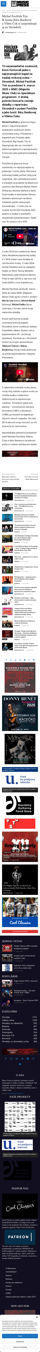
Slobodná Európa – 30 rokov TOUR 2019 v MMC (24, 992)
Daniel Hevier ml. (11, 32)
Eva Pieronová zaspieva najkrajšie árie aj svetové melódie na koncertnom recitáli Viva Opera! (25, 589)
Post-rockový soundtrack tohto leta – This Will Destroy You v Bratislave (25, 506)
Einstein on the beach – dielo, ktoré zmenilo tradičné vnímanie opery (25, 600)
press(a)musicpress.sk (15, 1093)
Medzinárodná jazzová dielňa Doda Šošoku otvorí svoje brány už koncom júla (26, 517)
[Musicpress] (20, 4)
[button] (37, 1317)
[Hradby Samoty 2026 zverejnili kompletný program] (20, 847)
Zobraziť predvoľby (20, 1347)
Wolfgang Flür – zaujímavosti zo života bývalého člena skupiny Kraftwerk (25, 579)
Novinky (8, 10)
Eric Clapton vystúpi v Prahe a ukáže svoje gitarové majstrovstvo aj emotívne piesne (26, 645)
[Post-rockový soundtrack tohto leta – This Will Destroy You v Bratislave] (7, 507)
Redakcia (17, 531)
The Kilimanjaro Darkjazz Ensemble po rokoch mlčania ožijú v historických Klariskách (26, 538)
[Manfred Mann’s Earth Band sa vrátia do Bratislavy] (7, 624)
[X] (15, 38)
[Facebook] (11, 38)
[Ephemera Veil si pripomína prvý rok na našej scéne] (7, 967)
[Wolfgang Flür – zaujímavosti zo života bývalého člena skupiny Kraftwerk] (7, 580)
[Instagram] (11, 660)
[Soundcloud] (20, 660)
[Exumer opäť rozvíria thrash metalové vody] (7, 958)
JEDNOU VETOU (12, 941)
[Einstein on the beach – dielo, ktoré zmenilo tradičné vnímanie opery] (7, 601)
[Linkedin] (20, 38)
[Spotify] (24, 660)
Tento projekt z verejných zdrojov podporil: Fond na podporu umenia (19, 1134)
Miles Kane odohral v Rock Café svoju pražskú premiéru (10, 479)
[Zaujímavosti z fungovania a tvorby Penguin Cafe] (7, 569)
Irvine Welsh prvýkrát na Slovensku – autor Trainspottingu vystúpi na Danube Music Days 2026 (26, 548)
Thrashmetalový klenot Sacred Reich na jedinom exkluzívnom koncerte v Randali (24, 527)
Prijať (20, 1336)
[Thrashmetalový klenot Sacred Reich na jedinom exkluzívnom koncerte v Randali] (7, 528)
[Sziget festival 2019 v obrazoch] (7, 983)
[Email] (25, 38)
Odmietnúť (20, 1342)
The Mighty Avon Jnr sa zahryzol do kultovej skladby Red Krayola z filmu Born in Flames (25, 496)
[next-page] (6, 654)
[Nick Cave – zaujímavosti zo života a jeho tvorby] (7, 559)
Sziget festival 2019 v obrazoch (25, 981)
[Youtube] (34, 660)
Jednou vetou (7, 852)
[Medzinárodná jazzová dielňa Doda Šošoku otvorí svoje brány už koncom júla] (7, 517)
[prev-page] (3, 654)
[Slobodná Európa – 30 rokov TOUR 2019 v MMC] (7, 993)
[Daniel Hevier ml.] (3, 33)
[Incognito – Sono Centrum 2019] (7, 1002)
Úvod (3, 10)
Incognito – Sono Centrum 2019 (26, 1000)
